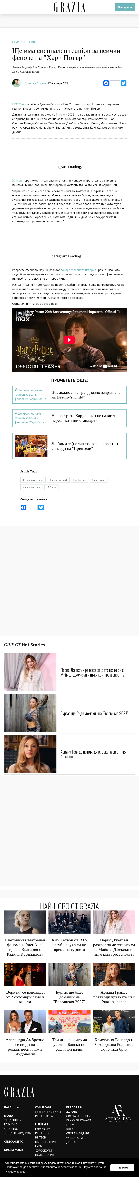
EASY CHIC (10, 1124)
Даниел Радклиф (58, 479)
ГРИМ (70, 1125)
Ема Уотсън (79, 479)
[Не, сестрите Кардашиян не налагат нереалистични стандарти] (31, 418)
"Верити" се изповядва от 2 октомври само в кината (25, 997)
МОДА (8, 1116)
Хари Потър (98, 479)
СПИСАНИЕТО (13, 1141)
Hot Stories (29, 42)
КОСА (69, 1129)
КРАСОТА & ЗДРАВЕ (74, 1109)
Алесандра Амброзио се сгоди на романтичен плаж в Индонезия (25, 1046)
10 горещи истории (33, 479)
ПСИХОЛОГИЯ (44, 1155)
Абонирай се (124, 7)
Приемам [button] (122, 1167)
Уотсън (17, 180)
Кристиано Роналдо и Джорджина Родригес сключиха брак (114, 1044)
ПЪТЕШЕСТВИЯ (45, 1142)
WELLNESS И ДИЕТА (74, 1140)
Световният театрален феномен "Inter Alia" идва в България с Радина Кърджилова (25, 947)
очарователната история (79, 270)
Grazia (15, 42)
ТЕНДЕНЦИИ (13, 1120)
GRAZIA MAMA (14, 1150)
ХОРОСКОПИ (43, 1150)
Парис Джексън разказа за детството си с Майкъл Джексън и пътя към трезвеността (92, 672)
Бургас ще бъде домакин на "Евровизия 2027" (94, 713)
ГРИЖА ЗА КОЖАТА (78, 1120)
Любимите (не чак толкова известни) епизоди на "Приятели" (85, 446)
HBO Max (18, 104)
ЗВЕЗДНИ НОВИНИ (48, 1112)
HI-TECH (40, 1137)
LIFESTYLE (41, 1124)
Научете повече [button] (15, 1171)
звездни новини (32, 487)
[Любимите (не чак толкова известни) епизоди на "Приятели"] (31, 446)
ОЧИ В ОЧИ (43, 1107)
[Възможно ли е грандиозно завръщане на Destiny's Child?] (31, 394)
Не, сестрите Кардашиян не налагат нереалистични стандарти (83, 418)
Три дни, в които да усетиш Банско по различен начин (69, 1044)
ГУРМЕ (39, 1146)
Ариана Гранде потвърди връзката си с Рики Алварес (93, 754)
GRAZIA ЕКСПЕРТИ (78, 1116)
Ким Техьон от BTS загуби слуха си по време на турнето (69, 945)
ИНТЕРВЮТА (44, 1116)
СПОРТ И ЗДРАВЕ (78, 1133)
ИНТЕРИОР (42, 1133)
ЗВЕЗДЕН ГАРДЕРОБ (17, 1133)
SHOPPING (11, 1129)
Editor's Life (42, 1129)
